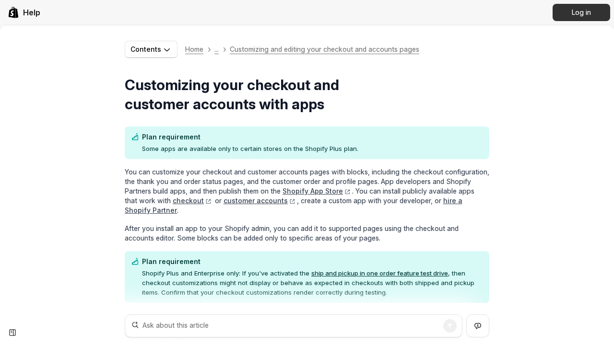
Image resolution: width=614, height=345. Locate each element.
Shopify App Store (313, 191)
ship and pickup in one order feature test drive (379, 273)
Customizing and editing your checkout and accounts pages (324, 49)
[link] (24, 12)
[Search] (450, 326)
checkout (188, 200)
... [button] (216, 49)
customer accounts (256, 200)
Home (194, 49)
